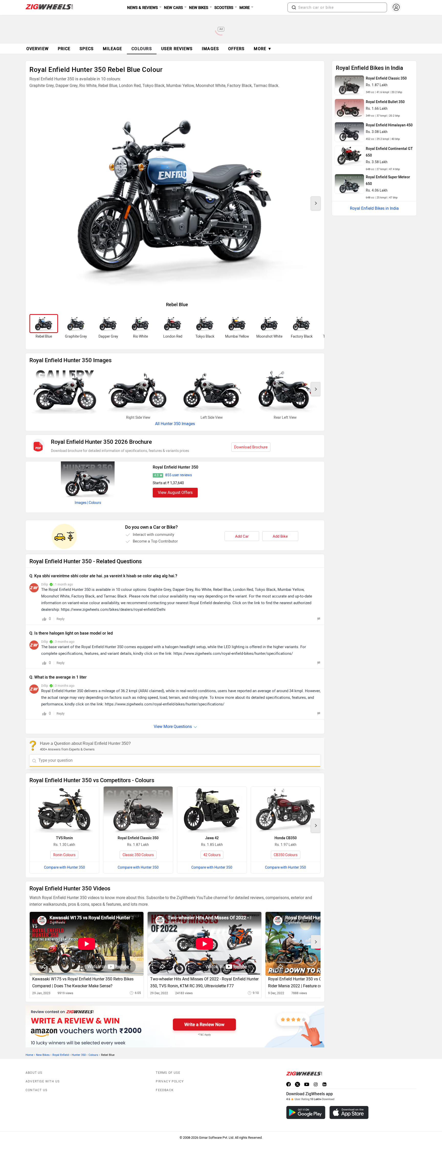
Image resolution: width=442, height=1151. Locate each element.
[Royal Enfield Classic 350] (138, 810)
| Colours (94, 503)
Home (29, 1055)
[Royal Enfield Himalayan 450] (349, 132)
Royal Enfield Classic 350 (138, 838)
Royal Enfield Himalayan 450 (389, 125)
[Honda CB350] (285, 810)
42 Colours (211, 855)
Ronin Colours (64, 855)
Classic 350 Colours (138, 855)
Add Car (242, 536)
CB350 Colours (285, 855)
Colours (93, 1055)
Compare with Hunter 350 (64, 867)
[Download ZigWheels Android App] (305, 1112)
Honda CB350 (285, 838)
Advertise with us (43, 1081)
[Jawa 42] (211, 810)
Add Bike (280, 536)
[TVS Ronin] (64, 810)
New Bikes (43, 1055)
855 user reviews (178, 475)
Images (80, 503)
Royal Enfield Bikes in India (374, 208)
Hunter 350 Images (178, 423)
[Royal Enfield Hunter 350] (88, 479)
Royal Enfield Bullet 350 (385, 102)
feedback (165, 1090)
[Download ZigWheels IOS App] (349, 1112)
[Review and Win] (175, 1026)
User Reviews (177, 48)
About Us (34, 1073)
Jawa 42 (212, 838)
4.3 (156, 475)
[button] (294, 7)
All (158, 423)
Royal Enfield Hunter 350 (175, 467)
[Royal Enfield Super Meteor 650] (349, 184)
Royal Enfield (60, 1055)
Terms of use (168, 1073)
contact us (36, 1090)
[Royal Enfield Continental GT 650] (349, 155)
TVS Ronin (64, 838)
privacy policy (170, 1081)
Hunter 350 (79, 1055)
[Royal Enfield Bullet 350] (349, 109)
